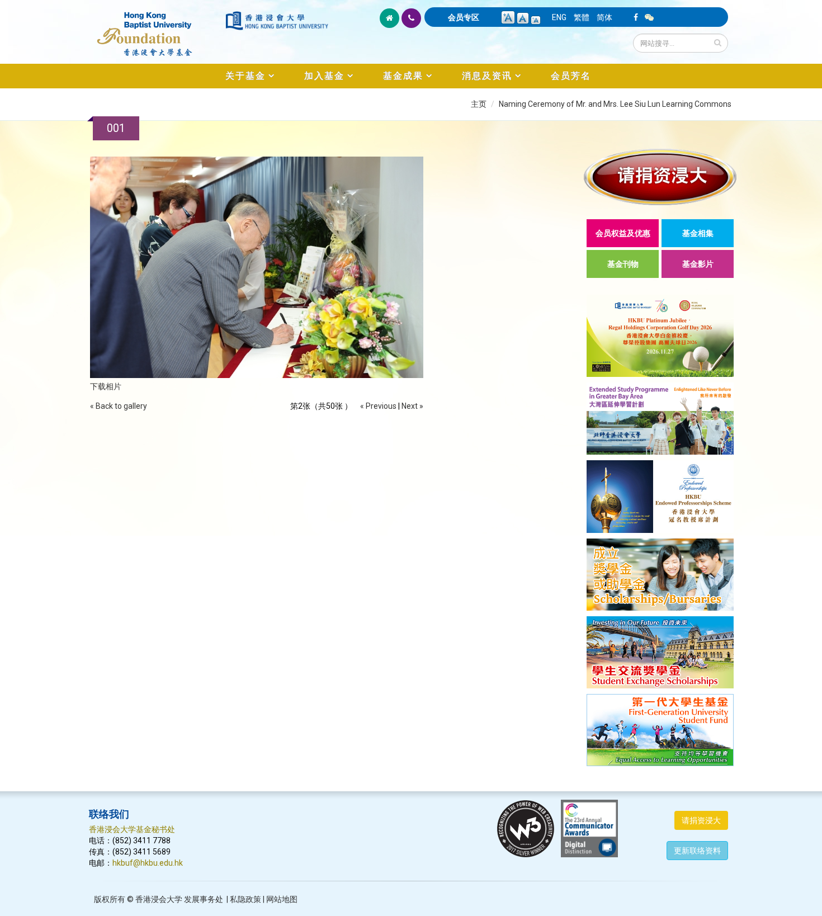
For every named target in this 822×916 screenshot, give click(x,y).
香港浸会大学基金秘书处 (132, 829)
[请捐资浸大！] (660, 177)
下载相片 (105, 386)
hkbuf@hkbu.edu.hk (147, 862)
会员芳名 (571, 75)
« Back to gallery (118, 406)
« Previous (378, 406)
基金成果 (403, 75)
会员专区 (463, 17)
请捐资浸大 (701, 820)
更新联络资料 (697, 850)
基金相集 (698, 233)
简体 (604, 17)
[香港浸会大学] (276, 20)
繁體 (581, 17)
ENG (559, 17)
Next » (412, 406)
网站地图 (281, 899)
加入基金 (324, 75)
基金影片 (698, 263)
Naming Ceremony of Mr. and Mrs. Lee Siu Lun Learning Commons (615, 104)
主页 (478, 104)
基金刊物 (623, 263)
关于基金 (245, 75)
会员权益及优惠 (623, 233)
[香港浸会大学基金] (156, 28)
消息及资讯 (487, 75)
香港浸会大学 (158, 899)
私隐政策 (245, 899)
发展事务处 (203, 899)
